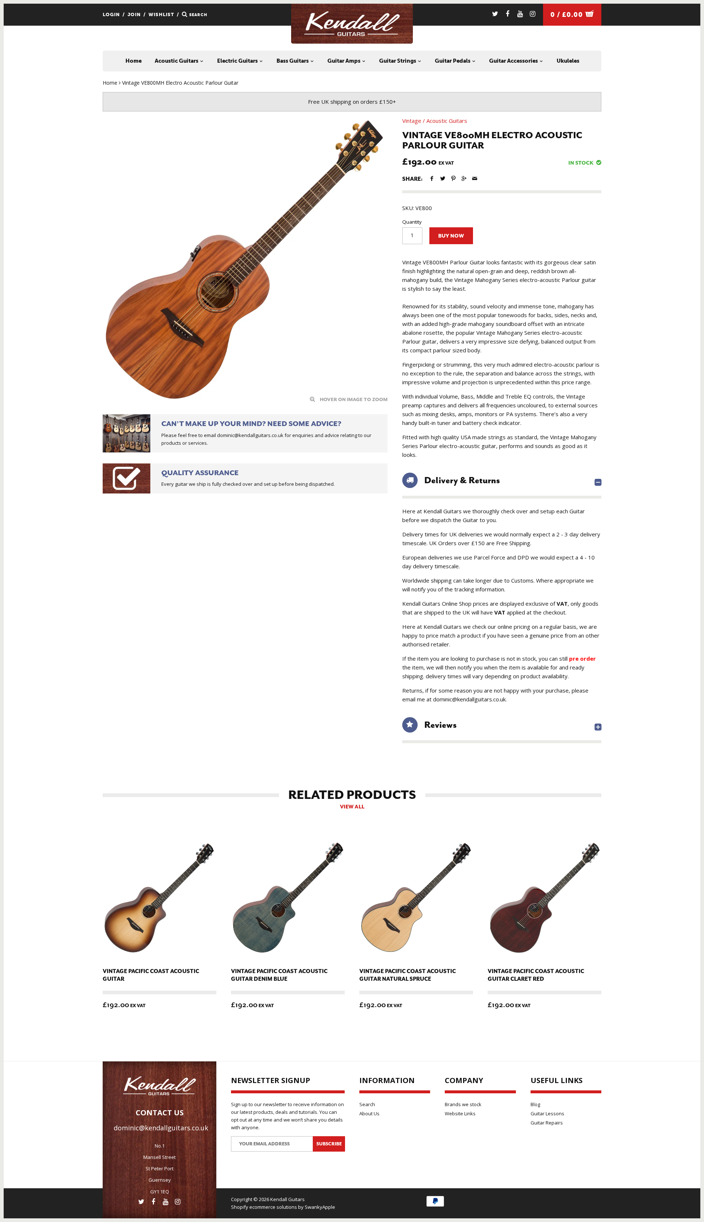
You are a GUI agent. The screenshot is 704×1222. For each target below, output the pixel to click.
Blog (535, 1104)
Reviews (440, 725)
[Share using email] (474, 178)
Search (367, 1104)
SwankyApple (320, 1207)
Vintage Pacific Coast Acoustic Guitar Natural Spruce (407, 975)
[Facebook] (507, 13)
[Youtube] (520, 13)
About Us (369, 1113)
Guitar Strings (398, 61)
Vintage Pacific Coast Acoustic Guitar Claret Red (536, 975)
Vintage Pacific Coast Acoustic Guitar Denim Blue (279, 975)
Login (111, 14)
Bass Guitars (293, 61)
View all (352, 807)
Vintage (411, 120)
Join (134, 14)
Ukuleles (568, 61)
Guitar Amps (344, 61)
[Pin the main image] (453, 178)
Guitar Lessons (547, 1113)
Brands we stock (463, 1104)
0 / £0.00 (567, 15)
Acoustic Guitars (177, 61)
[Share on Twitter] (442, 178)
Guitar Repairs (547, 1122)
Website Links (460, 1113)
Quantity (412, 222)
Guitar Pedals (453, 61)
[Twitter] (495, 13)
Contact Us (160, 1113)
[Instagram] (532, 13)
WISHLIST (161, 14)
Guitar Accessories (514, 61)
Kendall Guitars (287, 1199)
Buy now (451, 236)
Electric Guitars (238, 61)
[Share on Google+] (464, 178)
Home (133, 61)
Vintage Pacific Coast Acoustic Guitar (151, 975)
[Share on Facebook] (431, 178)
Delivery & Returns (462, 480)
